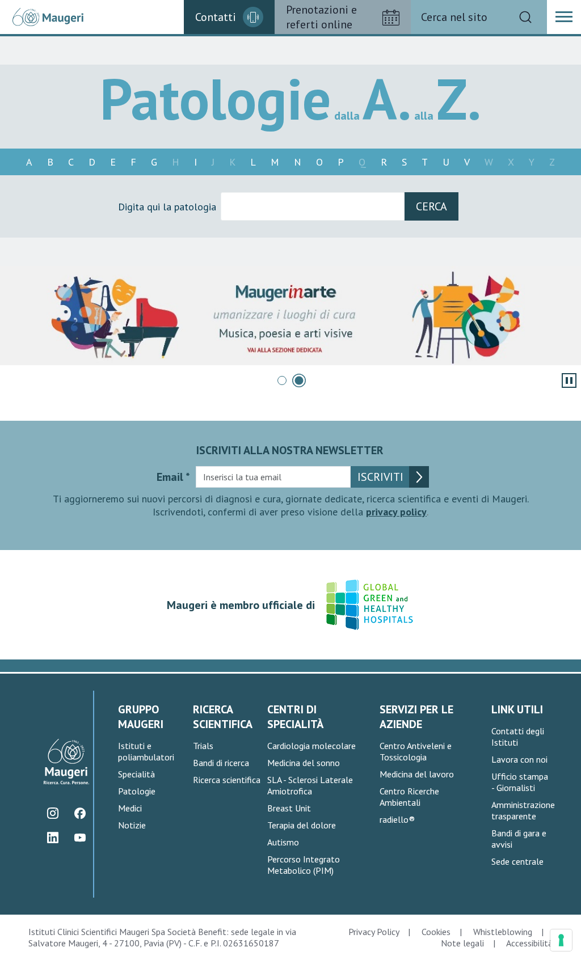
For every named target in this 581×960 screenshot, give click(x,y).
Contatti (215, 17)
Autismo (283, 842)
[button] (564, 17)
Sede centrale (517, 861)
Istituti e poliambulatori (146, 751)
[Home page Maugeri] (47, 17)
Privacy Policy (373, 931)
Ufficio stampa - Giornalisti (519, 782)
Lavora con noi (519, 759)
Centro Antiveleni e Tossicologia (416, 751)
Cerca (431, 206)
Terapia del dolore (301, 825)
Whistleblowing (502, 931)
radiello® (397, 819)
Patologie (136, 791)
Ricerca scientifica (226, 779)
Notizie (132, 825)
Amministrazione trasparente (523, 810)
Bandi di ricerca (221, 762)
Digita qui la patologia (167, 206)
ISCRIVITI (380, 477)
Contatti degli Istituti (517, 736)
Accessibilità (529, 943)
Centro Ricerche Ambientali (409, 796)
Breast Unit (289, 808)
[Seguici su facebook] (80, 813)
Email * (173, 477)
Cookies (436, 931)
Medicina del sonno (303, 762)
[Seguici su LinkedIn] (52, 838)
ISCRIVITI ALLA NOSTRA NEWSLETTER (290, 450)
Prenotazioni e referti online (321, 17)
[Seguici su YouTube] (80, 838)
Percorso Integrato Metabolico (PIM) (303, 864)
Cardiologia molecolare (311, 745)
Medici (130, 808)
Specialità (136, 774)
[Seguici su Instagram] (52, 813)
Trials (203, 745)
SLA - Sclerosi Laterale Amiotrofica (310, 785)
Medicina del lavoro (417, 774)
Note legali (462, 943)
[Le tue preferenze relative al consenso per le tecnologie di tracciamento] (561, 940)
